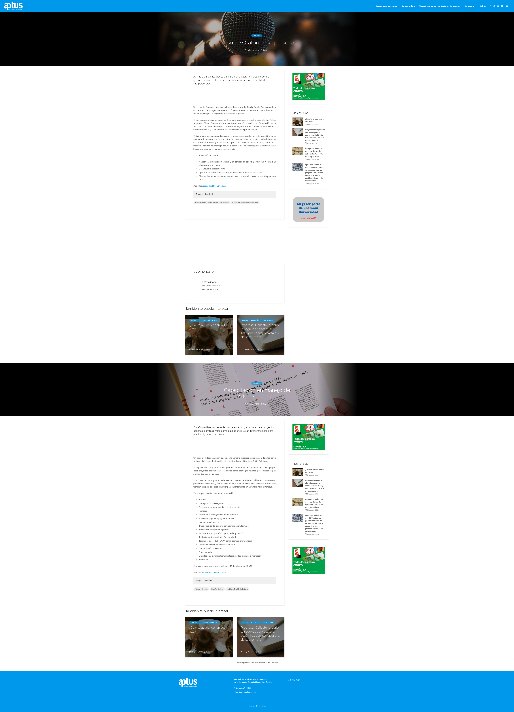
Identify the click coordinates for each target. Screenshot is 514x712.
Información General (209, 320)
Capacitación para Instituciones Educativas (439, 6)
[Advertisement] (234, 95)
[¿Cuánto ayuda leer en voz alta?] (209, 334)
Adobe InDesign (201, 589)
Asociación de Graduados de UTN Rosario (212, 202)
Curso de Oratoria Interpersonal (245, 202)
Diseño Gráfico (217, 589)
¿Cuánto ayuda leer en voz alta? (207, 327)
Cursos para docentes (386, 6)
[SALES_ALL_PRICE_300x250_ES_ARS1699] (308, 86)
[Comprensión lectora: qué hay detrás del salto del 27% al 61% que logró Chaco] (297, 151)
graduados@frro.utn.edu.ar (214, 186)
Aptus (264, 706)
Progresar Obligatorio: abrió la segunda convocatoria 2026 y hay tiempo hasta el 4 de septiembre (260, 331)
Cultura (483, 6)
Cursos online (408, 6)
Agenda (245, 320)
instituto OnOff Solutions (237, 589)
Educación (470, 6)
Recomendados (267, 320)
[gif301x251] (308, 209)
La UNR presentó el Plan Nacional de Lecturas (257, 662)
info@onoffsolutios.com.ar (214, 572)
